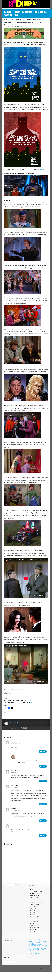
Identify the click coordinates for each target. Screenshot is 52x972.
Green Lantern (44, 945)
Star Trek (39, 950)
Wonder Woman (37, 953)
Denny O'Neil (35, 944)
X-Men (42, 953)
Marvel (44, 947)
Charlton (39, 942)
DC (32, 944)
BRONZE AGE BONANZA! (35, 895)
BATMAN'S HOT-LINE (16, 19)
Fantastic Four (31, 945)
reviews (40, 949)
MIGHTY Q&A (33, 948)
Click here (9, 46)
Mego (30, 948)
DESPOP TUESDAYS (34, 906)
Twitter (26, 728)
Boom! (41, 941)
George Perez (36, 945)
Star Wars (42, 950)
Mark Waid (40, 947)
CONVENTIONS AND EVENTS (36, 902)
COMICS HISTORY (33, 901)
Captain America (31, 942)
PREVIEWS (32, 923)
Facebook (24, 728)
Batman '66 (37, 941)
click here (27, 169)
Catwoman (36, 942)
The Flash (35, 952)
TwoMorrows (31, 953)
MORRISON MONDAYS (35, 916)
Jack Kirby (33, 947)
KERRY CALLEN (33, 914)
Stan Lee (35, 950)
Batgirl (46, 939)
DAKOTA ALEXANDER (34, 904)
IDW (30, 947)
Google (21, 728)
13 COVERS (32, 889)
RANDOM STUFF (33, 925)
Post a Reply (42, 751)
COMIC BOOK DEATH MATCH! (36, 899)
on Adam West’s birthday (14, 41)
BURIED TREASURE (34, 897)
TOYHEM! (42, 952)
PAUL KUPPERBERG (34, 921)
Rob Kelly (46, 949)
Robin (43, 949)
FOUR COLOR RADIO (34, 908)
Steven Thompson (15, 770)
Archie (39, 940)
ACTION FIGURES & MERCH (36, 891)
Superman (31, 952)
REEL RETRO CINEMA (34, 927)
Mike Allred (38, 948)
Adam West (31, 939)
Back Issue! (43, 939)
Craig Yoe (42, 942)
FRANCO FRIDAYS (34, 910)
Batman (31, 941)
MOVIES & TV (33, 918)
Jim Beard (19, 755)
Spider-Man (31, 950)
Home (5, 19)
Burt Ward (44, 941)
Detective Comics (41, 944)
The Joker (39, 952)
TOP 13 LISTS (33, 931)
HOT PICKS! (32, 912)
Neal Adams (43, 948)
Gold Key (40, 945)
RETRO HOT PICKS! (34, 929)
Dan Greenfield (19, 22)
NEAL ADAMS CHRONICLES (35, 920)
